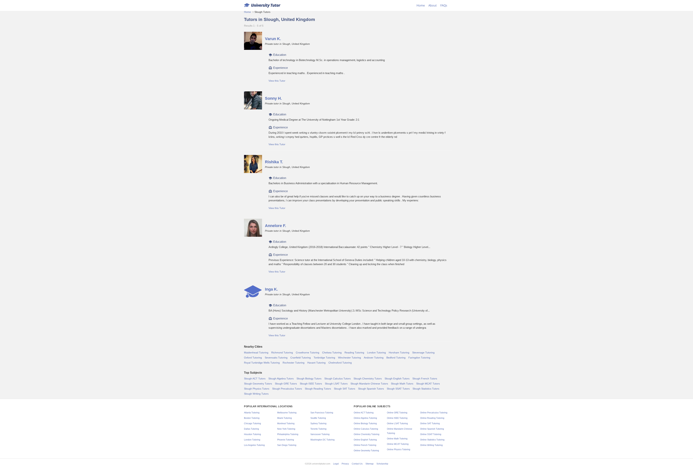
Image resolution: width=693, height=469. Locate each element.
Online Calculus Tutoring (366, 429)
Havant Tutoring (316, 362)
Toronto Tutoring (318, 429)
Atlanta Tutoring (252, 413)
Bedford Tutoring (396, 357)
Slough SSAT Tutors (398, 388)
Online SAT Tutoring (430, 423)
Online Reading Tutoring (432, 418)
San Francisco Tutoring (321, 413)
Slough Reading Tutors (318, 388)
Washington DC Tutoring (322, 440)
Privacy (345, 463)
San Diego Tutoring (286, 445)
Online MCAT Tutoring (398, 444)
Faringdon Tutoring (419, 357)
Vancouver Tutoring (320, 434)
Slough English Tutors (397, 378)
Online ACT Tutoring (364, 413)
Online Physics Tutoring (398, 449)
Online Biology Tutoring (365, 423)
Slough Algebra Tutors (281, 378)
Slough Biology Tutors (309, 378)
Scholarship (382, 463)
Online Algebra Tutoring (365, 418)
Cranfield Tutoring (300, 357)
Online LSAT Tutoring (397, 423)
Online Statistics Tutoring (432, 440)
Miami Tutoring (284, 418)
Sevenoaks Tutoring (276, 357)
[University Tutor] (262, 5)
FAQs (443, 5)
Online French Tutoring (365, 445)
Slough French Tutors (424, 378)
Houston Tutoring (252, 434)
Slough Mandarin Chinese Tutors (369, 383)
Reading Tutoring (354, 352)
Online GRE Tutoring (397, 413)
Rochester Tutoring (293, 362)
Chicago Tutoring (252, 423)
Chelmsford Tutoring (340, 362)
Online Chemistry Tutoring (366, 434)
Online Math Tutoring (397, 439)
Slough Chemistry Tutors (368, 378)
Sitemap (369, 463)
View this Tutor (277, 80)
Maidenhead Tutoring (256, 352)
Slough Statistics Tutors (426, 388)
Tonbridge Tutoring (324, 357)
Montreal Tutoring (286, 423)
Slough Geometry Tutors (258, 383)
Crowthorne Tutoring (307, 352)
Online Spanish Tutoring (432, 429)
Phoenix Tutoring (285, 440)
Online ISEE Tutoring (397, 418)
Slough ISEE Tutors (311, 383)
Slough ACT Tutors (254, 378)
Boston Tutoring (252, 418)
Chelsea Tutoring (332, 352)
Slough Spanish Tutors (371, 388)
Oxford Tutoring (253, 357)
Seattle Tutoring (318, 418)
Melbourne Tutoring (287, 413)
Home (421, 5)
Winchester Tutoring (349, 357)
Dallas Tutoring (251, 429)
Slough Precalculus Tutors (287, 388)
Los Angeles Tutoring (254, 445)
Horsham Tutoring (399, 352)
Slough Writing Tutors (256, 393)
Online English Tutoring (365, 440)
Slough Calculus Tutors (337, 378)
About (432, 5)
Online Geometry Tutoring (366, 450)
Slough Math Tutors (402, 383)
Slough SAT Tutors (344, 388)
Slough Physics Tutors (256, 388)
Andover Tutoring (373, 357)
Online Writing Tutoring (431, 445)
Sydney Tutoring (318, 423)
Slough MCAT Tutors (428, 383)
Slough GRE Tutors (286, 383)
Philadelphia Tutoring (287, 434)
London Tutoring (376, 352)
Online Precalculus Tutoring (433, 413)
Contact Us (357, 463)
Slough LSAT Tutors (336, 383)
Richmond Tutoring (282, 352)
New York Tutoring (286, 429)
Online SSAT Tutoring (430, 434)
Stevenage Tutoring (423, 352)
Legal (336, 463)
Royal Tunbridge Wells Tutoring (262, 362)
